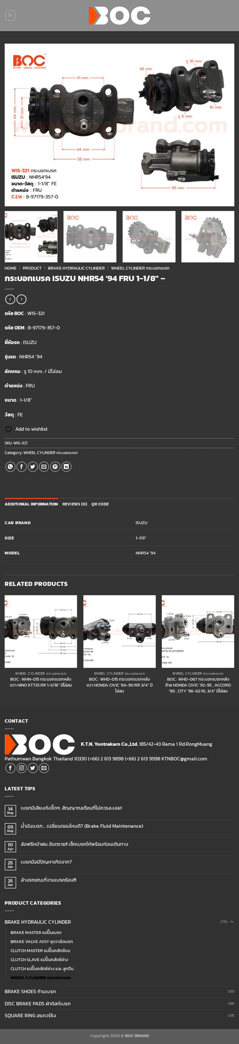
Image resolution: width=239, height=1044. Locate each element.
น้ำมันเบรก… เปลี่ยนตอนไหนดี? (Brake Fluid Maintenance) (82, 826)
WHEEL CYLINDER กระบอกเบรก (140, 268)
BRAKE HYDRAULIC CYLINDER (76, 268)
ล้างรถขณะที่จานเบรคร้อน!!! (48, 880)
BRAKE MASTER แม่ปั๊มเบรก (36, 932)
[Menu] (10, 16)
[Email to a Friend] (44, 467)
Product (32, 268)
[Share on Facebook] (21, 467)
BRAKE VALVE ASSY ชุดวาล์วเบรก (42, 941)
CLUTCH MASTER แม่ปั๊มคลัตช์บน (40, 950)
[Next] (221, 125)
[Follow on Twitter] (33, 768)
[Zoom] (13, 199)
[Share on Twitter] (33, 467)
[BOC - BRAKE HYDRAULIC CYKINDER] (119, 15)
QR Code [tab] (100, 504)
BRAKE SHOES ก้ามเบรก (30, 991)
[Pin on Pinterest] (55, 467)
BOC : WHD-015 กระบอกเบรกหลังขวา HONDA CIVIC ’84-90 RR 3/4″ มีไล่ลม (119, 685)
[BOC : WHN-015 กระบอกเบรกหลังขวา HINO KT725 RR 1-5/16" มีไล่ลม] (41, 631)
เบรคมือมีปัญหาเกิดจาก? (46, 862)
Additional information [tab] (31, 504)
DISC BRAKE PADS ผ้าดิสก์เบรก (38, 1003)
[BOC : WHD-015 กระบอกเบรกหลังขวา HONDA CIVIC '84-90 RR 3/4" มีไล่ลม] (119, 631)
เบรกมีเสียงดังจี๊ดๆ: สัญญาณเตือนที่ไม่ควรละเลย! (71, 808)
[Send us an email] (44, 768)
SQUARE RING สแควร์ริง (30, 1015)
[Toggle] (231, 922)
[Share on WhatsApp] (10, 467)
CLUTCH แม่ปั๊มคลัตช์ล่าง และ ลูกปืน (42, 968)
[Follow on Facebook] (10, 768)
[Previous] (17, 125)
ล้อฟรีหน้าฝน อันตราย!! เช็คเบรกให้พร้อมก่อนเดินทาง (74, 844)
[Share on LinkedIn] (66, 467)
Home (10, 268)
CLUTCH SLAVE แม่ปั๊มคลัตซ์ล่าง (39, 959)
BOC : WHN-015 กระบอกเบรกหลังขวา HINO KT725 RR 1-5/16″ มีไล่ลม (41, 682)
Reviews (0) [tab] (75, 504)
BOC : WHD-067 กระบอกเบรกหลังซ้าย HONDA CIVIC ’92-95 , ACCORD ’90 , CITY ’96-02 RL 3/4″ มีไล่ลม (198, 685)
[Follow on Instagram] (21, 768)
